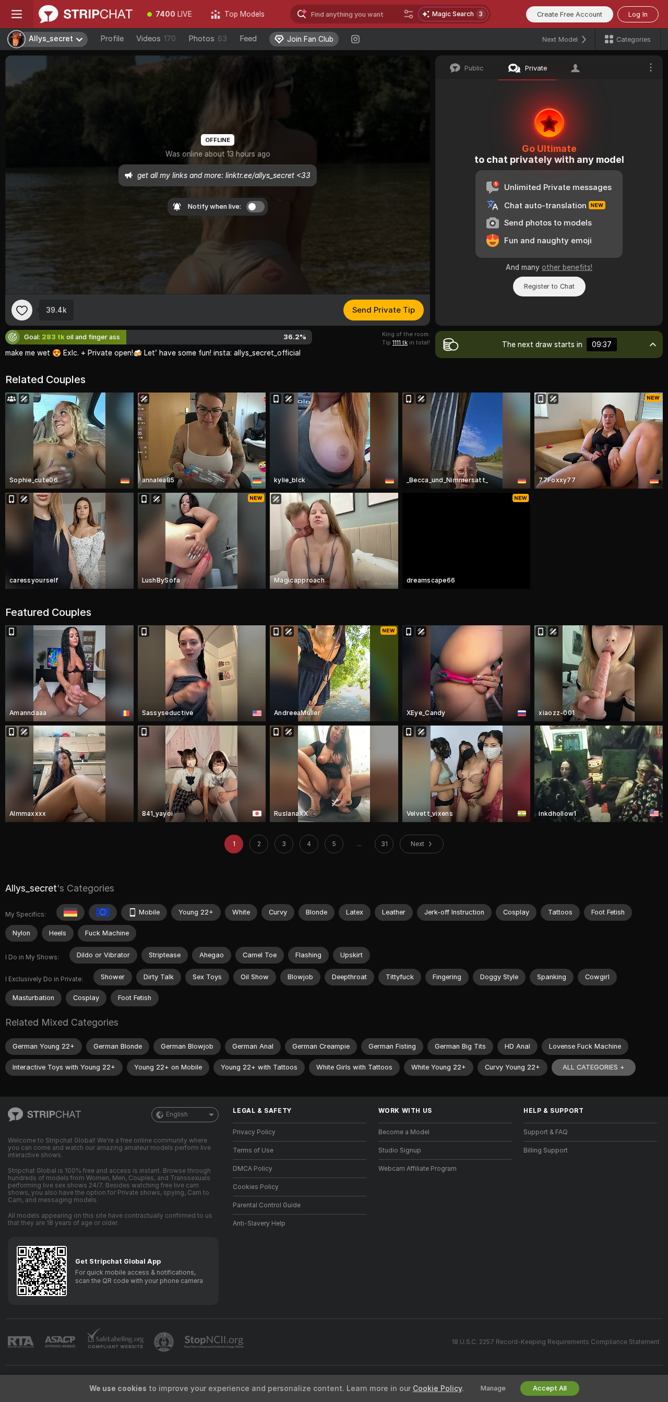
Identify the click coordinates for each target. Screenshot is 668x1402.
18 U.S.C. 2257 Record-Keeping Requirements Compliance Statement (555, 1342)
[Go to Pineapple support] (165, 1342)
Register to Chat (549, 286)
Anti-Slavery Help (259, 1223)
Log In (638, 14)
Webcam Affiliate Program (417, 1168)
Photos (207, 38)
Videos (156, 38)
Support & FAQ (545, 1132)
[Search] (408, 14)
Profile (112, 38)
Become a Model (404, 1132)
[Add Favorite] (21, 310)
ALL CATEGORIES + (594, 1067)
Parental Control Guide (267, 1205)
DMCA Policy (252, 1168)
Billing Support (545, 1150)
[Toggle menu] (16, 14)
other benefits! (567, 267)
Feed (248, 38)
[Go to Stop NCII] (215, 1342)
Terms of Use (253, 1150)
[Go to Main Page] (85, 14)
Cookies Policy (256, 1187)
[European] (103, 912)
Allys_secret (31, 888)
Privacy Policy (254, 1132)
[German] (70, 912)
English (177, 1114)
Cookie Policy (437, 1388)
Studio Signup (399, 1150)
